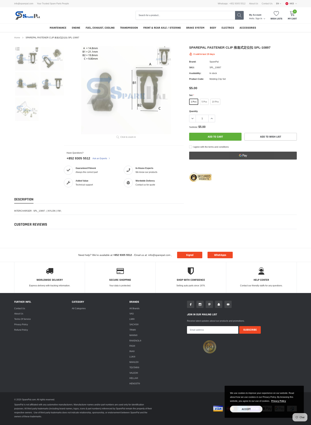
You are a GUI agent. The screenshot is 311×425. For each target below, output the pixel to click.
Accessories (248, 28)
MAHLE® (134, 362)
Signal (189, 255)
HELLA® (133, 378)
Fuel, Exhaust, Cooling (100, 28)
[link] (27, 58)
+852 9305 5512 (78, 158)
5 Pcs (204, 101)
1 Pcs (194, 101)
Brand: (192, 61)
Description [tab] (23, 199)
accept (246, 409)
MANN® (133, 335)
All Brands (134, 308)
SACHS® (134, 324)
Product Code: (196, 79)
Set (191, 95)
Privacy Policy (21, 324)
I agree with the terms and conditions (210, 147)
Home (17, 37)
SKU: (192, 67)
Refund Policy (21, 329)
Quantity (193, 111)
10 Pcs (215, 101)
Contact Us (267, 4)
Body (213, 28)
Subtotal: (193, 127)
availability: (195, 73)
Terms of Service (22, 319)
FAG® (132, 346)
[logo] (27, 15)
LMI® (132, 319)
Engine (76, 28)
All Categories (79, 308)
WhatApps (220, 255)
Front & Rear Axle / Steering (162, 28)
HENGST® (134, 383)
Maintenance (58, 28)
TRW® (132, 329)
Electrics (228, 28)
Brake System (195, 28)
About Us (253, 4)
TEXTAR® (134, 367)
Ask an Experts (100, 158)
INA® (132, 351)
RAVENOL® (135, 340)
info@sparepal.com (23, 4)
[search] (239, 15)
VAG (131, 313)
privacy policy (278, 401)
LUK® (132, 356)
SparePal (214, 61)
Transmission (129, 28)
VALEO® (133, 373)
